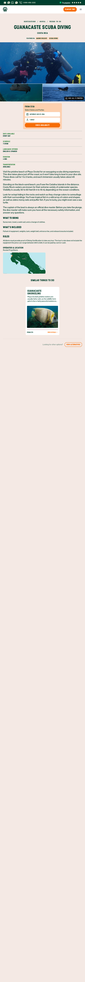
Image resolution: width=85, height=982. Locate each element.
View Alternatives (73, 344)
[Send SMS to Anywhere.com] (8, 2)
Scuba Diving (53, 38)
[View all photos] (42, 63)
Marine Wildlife (41, 38)
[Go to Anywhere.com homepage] (5, 9)
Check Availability (42, 125)
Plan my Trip (70, 9)
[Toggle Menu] (80, 9)
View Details (52, 332)
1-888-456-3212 (29, 3)
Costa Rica (42, 33)
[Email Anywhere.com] (5, 2)
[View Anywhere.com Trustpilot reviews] (70, 2)
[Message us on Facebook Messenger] (16, 2)
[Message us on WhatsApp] (12, 2)
